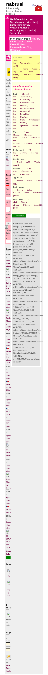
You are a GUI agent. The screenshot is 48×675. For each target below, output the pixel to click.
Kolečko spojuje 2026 (9, 387)
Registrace (15, 50)
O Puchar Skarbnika (10, 453)
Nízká (19, 162)
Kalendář (14, 44)
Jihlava (24, 138)
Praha (25, 69)
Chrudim (28, 143)
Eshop (30, 41)
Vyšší (22, 72)
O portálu (30, 30)
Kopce (26, 193)
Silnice (29, 181)
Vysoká (37, 162)
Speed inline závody (20, 25)
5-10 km (23, 153)
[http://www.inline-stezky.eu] (9, 576)
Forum (13, 41)
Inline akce (31, 22)
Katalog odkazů (17, 47)
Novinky (36, 38)
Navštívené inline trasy (21, 19)
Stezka (20, 181)
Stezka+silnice (26, 63)
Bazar (23, 44)
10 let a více (24, 174)
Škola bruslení (17, 22)
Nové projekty (17, 30)
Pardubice (27, 75)
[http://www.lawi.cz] (9, 595)
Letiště (39, 63)
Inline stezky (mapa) (20, 38)
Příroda (26, 205)
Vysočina (36, 69)
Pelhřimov (35, 138)
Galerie (21, 41)
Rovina (20, 190)
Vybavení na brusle (19, 27)
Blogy (30, 47)
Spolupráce (15, 33)
